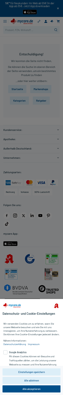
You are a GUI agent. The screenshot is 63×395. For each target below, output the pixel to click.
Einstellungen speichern (31, 371)
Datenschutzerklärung (14, 344)
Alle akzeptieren (31, 388)
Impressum (34, 344)
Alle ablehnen (31, 380)
